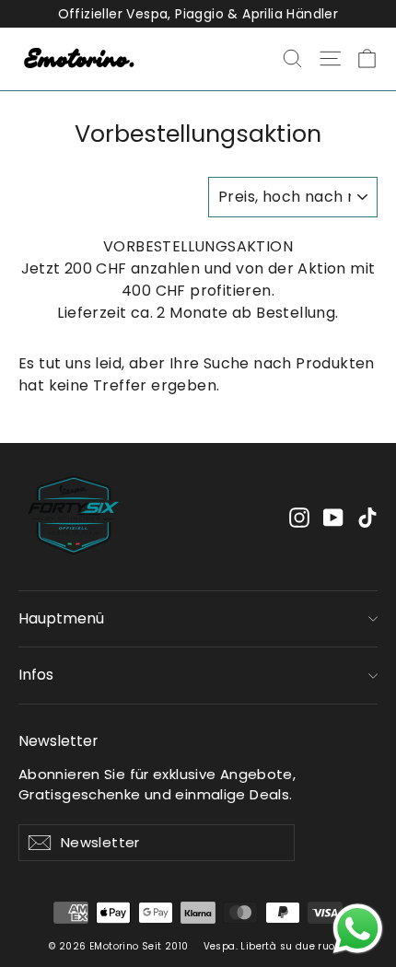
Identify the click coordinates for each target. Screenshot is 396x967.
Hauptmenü (61, 618)
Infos (35, 674)
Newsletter (58, 741)
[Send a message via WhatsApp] (358, 929)
